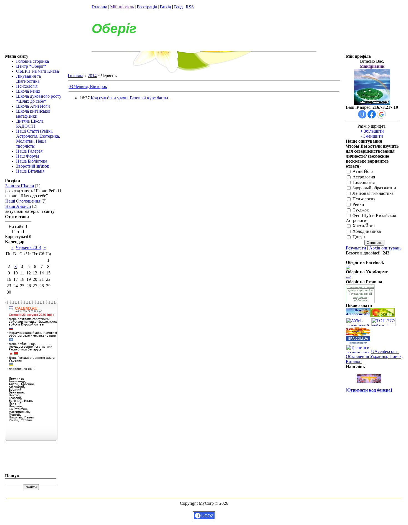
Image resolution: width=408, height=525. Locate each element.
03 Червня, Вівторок (88, 86)
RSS (190, 6)
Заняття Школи (19, 185)
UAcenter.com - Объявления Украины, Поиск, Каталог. (374, 356)
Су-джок (360, 210)
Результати (356, 248)
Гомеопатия (363, 182)
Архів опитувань (385, 248)
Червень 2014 (28, 247)
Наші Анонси (18, 206)
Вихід (165, 6)
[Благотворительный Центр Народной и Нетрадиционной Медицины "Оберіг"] (348, 268)
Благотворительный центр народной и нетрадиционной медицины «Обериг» (360, 294)
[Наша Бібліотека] (382, 315)
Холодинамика (366, 231)
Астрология (363, 177)
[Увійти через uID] (362, 114)
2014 (92, 75)
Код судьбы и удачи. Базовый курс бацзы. (130, 97)
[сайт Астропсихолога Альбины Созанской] (358, 315)
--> (348, 276)
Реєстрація (147, 6)
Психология (363, 198)
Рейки (358, 204)
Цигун (358, 236)
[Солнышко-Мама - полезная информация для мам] (358, 334)
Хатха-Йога (363, 226)
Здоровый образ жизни (374, 188)
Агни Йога (362, 171)
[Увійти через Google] (381, 114)
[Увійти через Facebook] (371, 114)
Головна (99, 6)
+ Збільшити (372, 131)
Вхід (178, 6)
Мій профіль (122, 6)
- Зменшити (372, 136)
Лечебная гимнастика (373, 193)
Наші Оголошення (22, 201)
